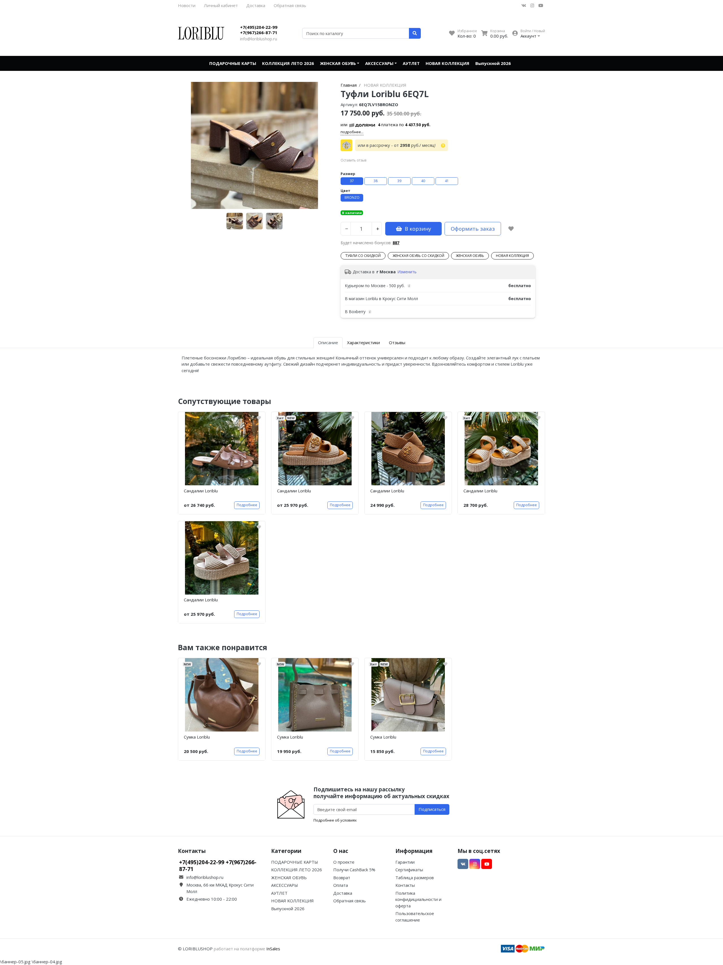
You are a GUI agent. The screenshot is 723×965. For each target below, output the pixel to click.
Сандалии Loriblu (201, 491)
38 (376, 180)
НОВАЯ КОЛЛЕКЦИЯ (447, 63)
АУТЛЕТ (411, 63)
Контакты (405, 885)
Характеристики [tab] (363, 342)
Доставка (255, 5)
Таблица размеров (414, 877)
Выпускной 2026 (493, 63)
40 (423, 180)
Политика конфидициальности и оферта (418, 899)
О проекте (343, 862)
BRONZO (352, 197)
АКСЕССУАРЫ (379, 63)
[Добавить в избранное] (511, 228)
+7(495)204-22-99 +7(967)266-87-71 (258, 30)
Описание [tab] (328, 342)
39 (399, 180)
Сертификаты (409, 869)
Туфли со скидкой (363, 255)
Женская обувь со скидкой (418, 255)
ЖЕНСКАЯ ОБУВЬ (338, 63)
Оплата (340, 885)
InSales (273, 948)
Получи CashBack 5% (354, 869)
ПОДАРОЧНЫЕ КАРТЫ (232, 63)
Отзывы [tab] (397, 342)
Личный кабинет (221, 5)
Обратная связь (290, 5)
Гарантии (405, 862)
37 (352, 180)
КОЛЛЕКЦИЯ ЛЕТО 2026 (288, 63)
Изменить (407, 271)
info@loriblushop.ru (258, 39)
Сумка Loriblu (197, 737)
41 (447, 180)
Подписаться (432, 809)
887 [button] (396, 242)
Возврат (341, 877)
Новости (186, 5)
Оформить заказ (473, 228)
